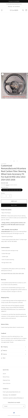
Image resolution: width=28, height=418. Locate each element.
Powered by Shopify (17, 415)
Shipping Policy (6, 380)
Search (4, 373)
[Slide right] (17, 161)
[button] (1, 10)
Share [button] (4, 358)
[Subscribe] (23, 406)
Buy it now (14, 205)
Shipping (7, 184)
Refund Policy (6, 377)
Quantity (3, 193)
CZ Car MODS (12, 415)
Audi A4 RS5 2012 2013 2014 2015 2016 (12, 190)
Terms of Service (6, 383)
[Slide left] (10, 161)
